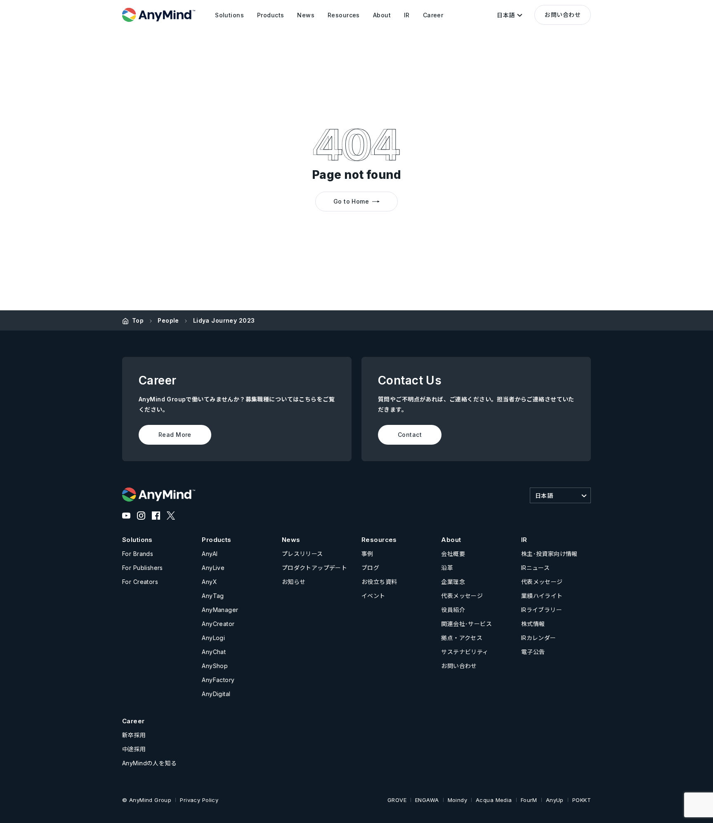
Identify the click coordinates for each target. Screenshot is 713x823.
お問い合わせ (563, 14)
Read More (174, 434)
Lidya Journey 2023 (224, 320)
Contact (410, 434)
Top (138, 320)
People (168, 320)
